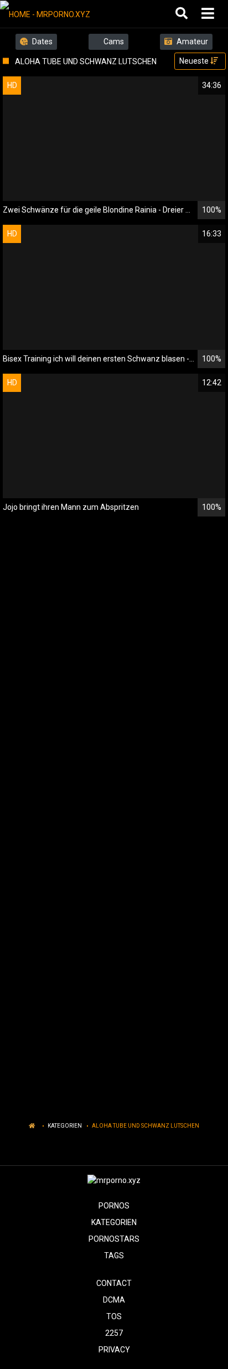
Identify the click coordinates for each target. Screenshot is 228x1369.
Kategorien (65, 1126)
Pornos (114, 1205)
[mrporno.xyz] (56, 14)
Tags (114, 1255)
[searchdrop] (183, 14)
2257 (114, 1333)
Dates (41, 41)
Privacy (114, 1349)
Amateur (191, 41)
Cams (113, 41)
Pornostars (114, 1238)
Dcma (114, 1299)
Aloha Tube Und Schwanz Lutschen (145, 1126)
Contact (114, 1283)
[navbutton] (209, 14)
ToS (114, 1316)
